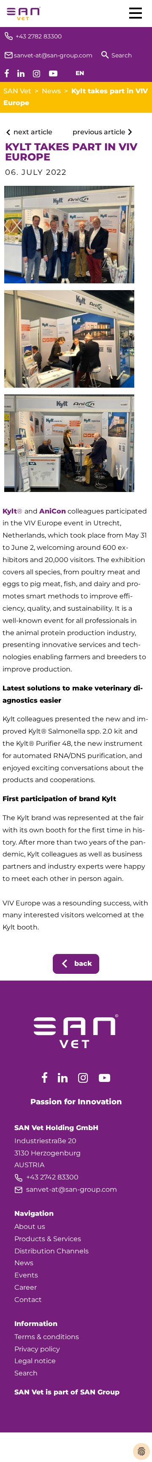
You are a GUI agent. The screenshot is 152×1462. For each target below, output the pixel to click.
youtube (104, 1078)
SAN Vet (17, 91)
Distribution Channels (51, 1251)
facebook (44, 1078)
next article (32, 132)
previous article (100, 132)
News (51, 91)
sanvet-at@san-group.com (65, 1189)
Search (26, 1373)
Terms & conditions (46, 1337)
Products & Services (47, 1239)
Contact (28, 1300)
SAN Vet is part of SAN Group (66, 1392)
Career (25, 1287)
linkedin (63, 1078)
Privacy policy (37, 1349)
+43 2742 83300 (46, 1177)
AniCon (52, 511)
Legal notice (35, 1361)
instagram (83, 1078)
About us (29, 1227)
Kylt (10, 511)
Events (26, 1275)
